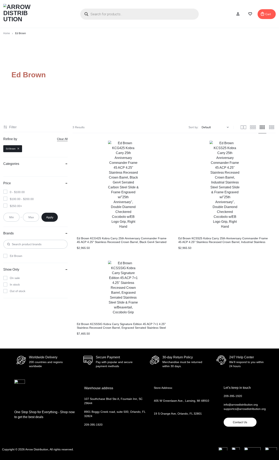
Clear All (62, 139)
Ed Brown (11, 148)
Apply (49, 217)
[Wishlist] (250, 14)
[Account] (238, 14)
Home (6, 33)
